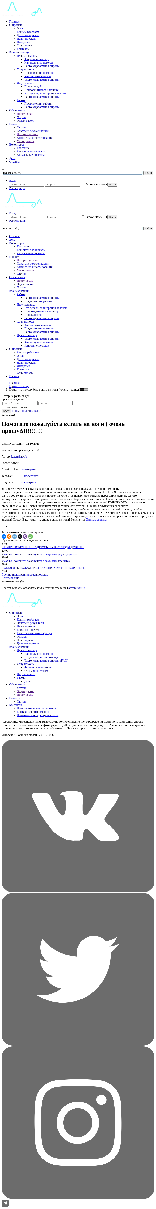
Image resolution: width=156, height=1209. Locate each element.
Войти (112, 184)
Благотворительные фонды (34, 633)
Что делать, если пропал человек (45, 93)
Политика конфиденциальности (37, 715)
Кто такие (23, 148)
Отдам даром (25, 120)
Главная (14, 21)
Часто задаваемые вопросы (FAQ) (46, 660)
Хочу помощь (25, 69)
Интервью (23, 42)
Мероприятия (25, 141)
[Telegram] (14, 536)
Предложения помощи (39, 72)
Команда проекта (28, 629)
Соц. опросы (25, 45)
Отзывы (14, 161)
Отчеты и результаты (30, 623)
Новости (14, 124)
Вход (12, 180)
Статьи (21, 127)
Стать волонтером (36, 670)
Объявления (17, 110)
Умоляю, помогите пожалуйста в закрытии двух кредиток (39, 554)
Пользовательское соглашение (36, 708)
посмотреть (28, 469)
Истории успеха (27, 134)
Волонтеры (16, 144)
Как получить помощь (38, 62)
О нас (20, 28)
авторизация (76, 587)
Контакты (23, 48)
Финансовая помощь (37, 667)
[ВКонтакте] (4, 536)
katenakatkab (19, 456)
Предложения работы (38, 103)
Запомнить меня (96, 184)
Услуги (21, 117)
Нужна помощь (27, 55)
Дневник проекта (28, 35)
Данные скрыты (96, 519)
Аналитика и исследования (34, 137)
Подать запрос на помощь (41, 657)
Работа (21, 100)
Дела (12, 158)
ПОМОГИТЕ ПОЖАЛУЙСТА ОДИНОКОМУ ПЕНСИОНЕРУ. (43, 567)
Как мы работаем (28, 31)
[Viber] (25, 536)
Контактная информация (33, 711)
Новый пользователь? (26, 410)
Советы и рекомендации (33, 130)
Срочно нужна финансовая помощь (25, 574)
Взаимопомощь (19, 52)
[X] (20, 536)
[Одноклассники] (9, 536)
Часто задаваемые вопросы (41, 66)
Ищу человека (26, 83)
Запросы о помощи (36, 59)
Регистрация (17, 188)
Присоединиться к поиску (41, 89)
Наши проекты (26, 38)
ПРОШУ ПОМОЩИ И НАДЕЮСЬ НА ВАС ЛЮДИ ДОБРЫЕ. (43, 547)
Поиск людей (33, 86)
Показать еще (10, 578)
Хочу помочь (25, 664)
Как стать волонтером (31, 151)
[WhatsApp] (30, 536)
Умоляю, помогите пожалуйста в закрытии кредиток (36, 560)
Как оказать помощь (37, 76)
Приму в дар (25, 113)
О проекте (15, 25)
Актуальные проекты (31, 154)
